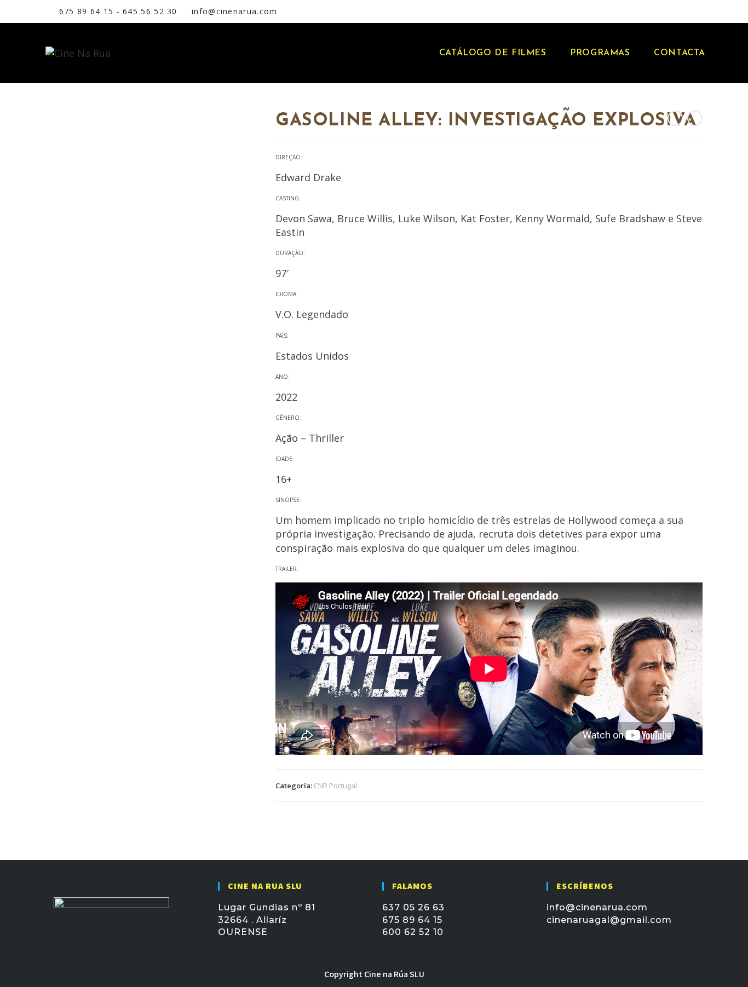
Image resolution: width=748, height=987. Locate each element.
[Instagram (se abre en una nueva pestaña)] (657, 11)
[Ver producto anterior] (675, 118)
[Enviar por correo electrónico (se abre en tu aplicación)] (669, 11)
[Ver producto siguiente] (695, 118)
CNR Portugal (335, 785)
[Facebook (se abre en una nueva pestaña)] (643, 11)
